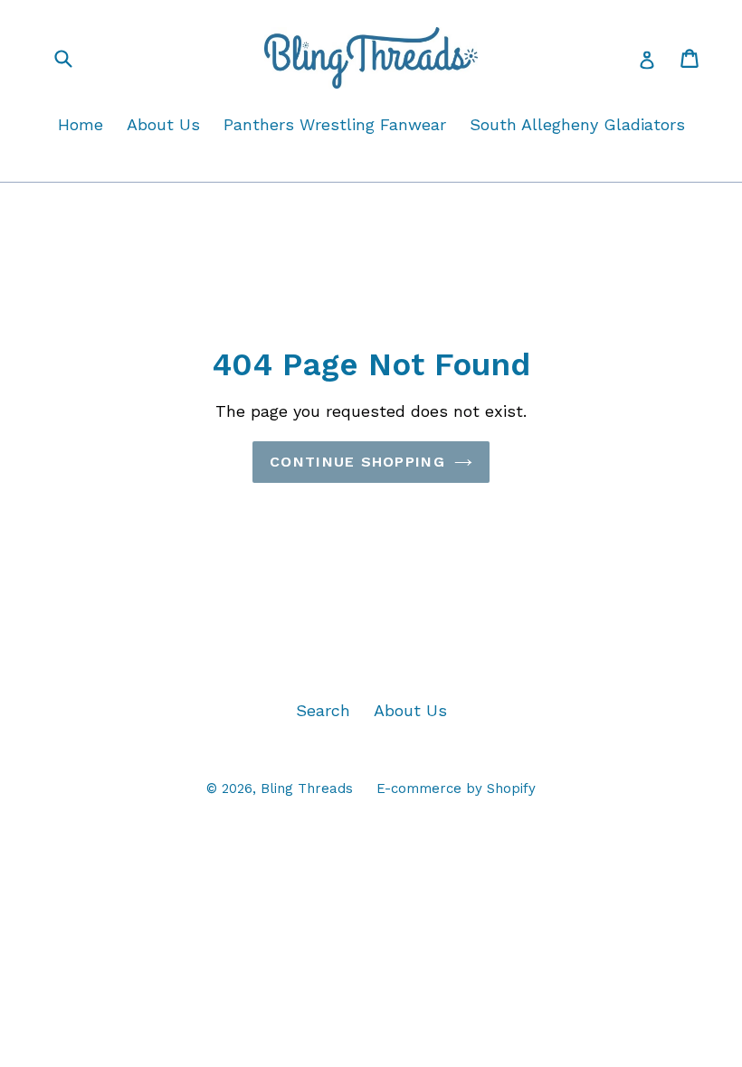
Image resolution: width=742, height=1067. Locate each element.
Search (323, 710)
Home (80, 124)
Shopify (511, 788)
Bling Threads (307, 788)
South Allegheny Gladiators (577, 124)
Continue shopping (357, 461)
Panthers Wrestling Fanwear (335, 124)
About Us (163, 124)
